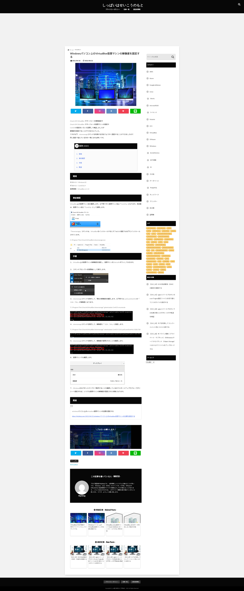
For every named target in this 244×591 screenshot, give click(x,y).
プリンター (153, 201)
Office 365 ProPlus (159, 252)
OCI (151, 126)
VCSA (169, 266)
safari (167, 258)
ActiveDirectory (154, 153)
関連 (79, 167)
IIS (151, 167)
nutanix (171, 250)
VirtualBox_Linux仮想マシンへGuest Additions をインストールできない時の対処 (114, 528)
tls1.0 (168, 263)
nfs (153, 250)
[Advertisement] (122, 29)
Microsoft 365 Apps (160, 244)
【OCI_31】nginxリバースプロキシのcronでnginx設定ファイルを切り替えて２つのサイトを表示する (96, 560)
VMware (152, 139)
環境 (79, 154)
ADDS (169, 228)
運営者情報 (136, 9)
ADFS (149, 230)
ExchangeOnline (158, 239)
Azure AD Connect (152, 236)
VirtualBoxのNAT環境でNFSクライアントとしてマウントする (78, 527)
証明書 (152, 215)
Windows (153, 146)
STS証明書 (166, 261)
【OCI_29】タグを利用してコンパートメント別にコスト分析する (132, 559)
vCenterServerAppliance (159, 266)
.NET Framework (151, 228)
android (173, 230)
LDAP (160, 241)
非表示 (86, 146)
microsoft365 (154, 105)
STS (160, 261)
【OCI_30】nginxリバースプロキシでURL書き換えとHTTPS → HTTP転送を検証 (114, 559)
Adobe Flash (166, 230)
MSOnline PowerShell (168, 247)
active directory (161, 228)
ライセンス (153, 112)
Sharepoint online (151, 261)
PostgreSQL (153, 187)
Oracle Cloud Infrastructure (153, 255)
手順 (79, 163)
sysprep (149, 263)
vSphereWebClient (152, 272)
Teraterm (162, 263)
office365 (150, 252)
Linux (151, 92)
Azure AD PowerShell (163, 236)
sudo (173, 261)
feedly (106, 441)
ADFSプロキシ (156, 230)
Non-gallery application (162, 250)
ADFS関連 (153, 160)
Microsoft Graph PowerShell (154, 247)
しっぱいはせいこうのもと (123, 5)
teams (155, 263)
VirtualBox (74, 461)
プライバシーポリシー (113, 9)
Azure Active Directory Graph (164, 233)
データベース (154, 181)
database (150, 239)
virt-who (149, 269)
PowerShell (160, 258)
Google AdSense (155, 85)
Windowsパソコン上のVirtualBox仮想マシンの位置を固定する (96, 527)
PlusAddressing (166, 255)
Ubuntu (152, 98)
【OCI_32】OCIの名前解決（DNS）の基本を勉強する (79, 558)
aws (148, 233)
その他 (152, 174)
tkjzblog (81, 496)
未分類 (152, 208)
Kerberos (154, 241)
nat (148, 250)
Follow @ (106, 435)
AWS (151, 72)
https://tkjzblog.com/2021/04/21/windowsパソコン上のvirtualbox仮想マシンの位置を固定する (103, 416)
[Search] (173, 57)
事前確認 (81, 158)
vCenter (149, 266)
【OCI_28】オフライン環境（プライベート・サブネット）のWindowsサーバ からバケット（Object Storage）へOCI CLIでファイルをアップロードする (162, 341)
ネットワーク (154, 195)
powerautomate (151, 258)
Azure (152, 78)
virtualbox (74, 464)
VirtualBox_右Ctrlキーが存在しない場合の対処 (132, 526)
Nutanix (152, 119)
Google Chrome (168, 239)
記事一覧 (126, 9)
